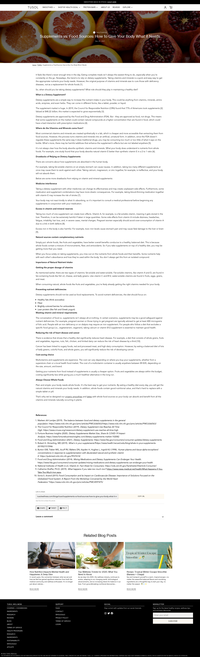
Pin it (64, 508)
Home (34, 65)
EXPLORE (126, 7)
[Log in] (164, 7)
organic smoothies (73, 396)
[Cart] (170, 7)
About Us (105, 7)
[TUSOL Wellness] (33, 7)
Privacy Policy (62, 618)
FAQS (58, 608)
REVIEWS (10, 618)
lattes (89, 396)
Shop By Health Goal (68, 7)
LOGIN (58, 624)
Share (42, 508)
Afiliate (10, 647)
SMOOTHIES (47, 7)
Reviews (116, 7)
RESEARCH (11, 615)
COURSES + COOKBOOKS (17, 608)
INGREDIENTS (12, 611)
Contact (59, 611)
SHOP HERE (112, 2)
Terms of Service (14, 628)
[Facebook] (112, 613)
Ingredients (12, 637)
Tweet (53, 508)
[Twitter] (109, 613)
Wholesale (12, 644)
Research (11, 634)
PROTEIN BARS (89, 7)
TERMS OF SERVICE (63, 621)
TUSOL (39, 65)
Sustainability (13, 640)
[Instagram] (105, 613)
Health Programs (15, 631)
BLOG (9, 621)
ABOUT (10, 624)
